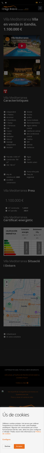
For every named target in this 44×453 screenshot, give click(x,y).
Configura (6, 439)
